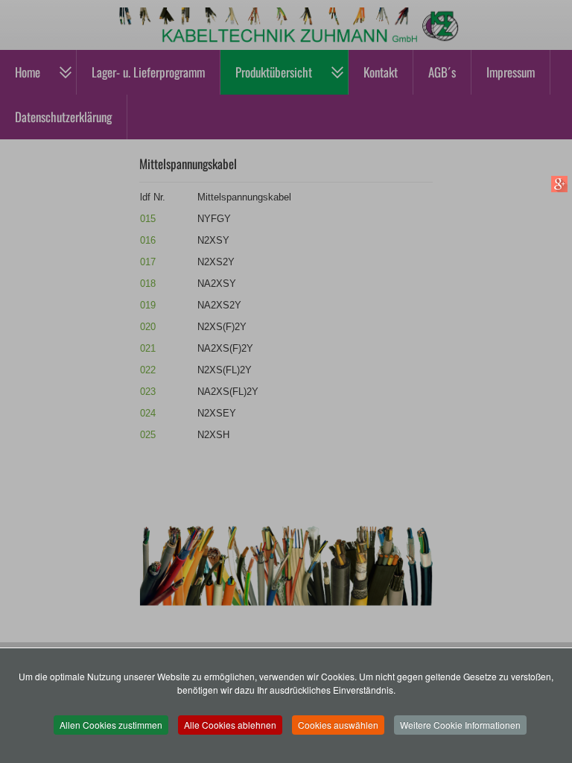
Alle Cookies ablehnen (230, 724)
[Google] (559, 183)
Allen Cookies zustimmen (111, 724)
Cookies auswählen (338, 724)
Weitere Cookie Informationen (460, 724)
